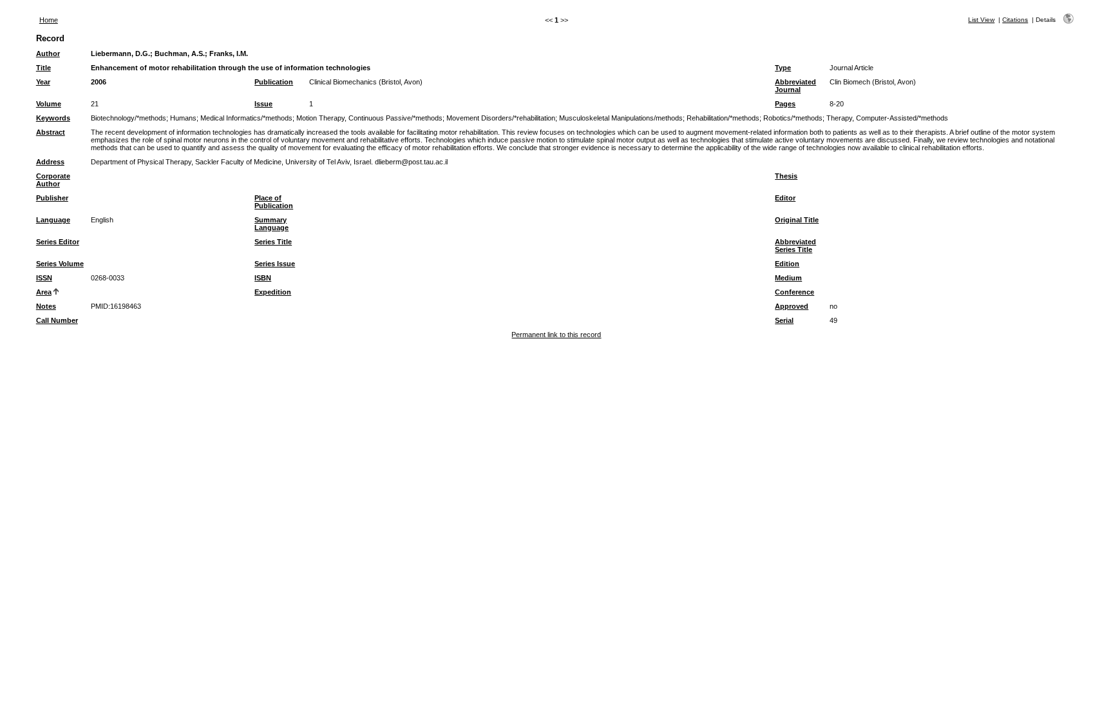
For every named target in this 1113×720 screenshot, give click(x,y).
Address (50, 162)
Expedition (272, 292)
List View (981, 19)
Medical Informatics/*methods (246, 118)
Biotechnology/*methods (128, 118)
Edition (787, 264)
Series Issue (274, 264)
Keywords (53, 118)
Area (44, 292)
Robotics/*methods (793, 118)
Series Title (273, 242)
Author (48, 53)
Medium (788, 278)
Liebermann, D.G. (120, 53)
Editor (785, 198)
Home (48, 20)
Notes (46, 306)
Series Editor (57, 242)
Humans (183, 118)
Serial (784, 320)
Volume (48, 104)
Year (43, 82)
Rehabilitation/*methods (723, 118)
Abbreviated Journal (795, 85)
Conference (794, 292)
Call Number (57, 320)
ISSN (44, 278)
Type (783, 68)
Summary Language (271, 223)
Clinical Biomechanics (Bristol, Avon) (366, 82)
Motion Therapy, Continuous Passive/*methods (369, 118)
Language (53, 220)
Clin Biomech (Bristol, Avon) (873, 82)
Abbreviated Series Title (795, 245)
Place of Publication (273, 201)
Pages (785, 104)
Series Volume (60, 264)
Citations (1015, 19)
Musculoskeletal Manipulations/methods (621, 118)
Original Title (797, 220)
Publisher (52, 198)
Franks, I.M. (228, 53)
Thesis (786, 176)
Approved (791, 306)
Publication (273, 82)
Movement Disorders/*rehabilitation (500, 118)
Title (43, 68)
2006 (98, 82)
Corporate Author (53, 180)
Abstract (50, 132)
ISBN (262, 278)
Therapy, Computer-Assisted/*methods (887, 118)
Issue (263, 104)
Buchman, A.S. (180, 53)
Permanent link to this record (556, 334)
